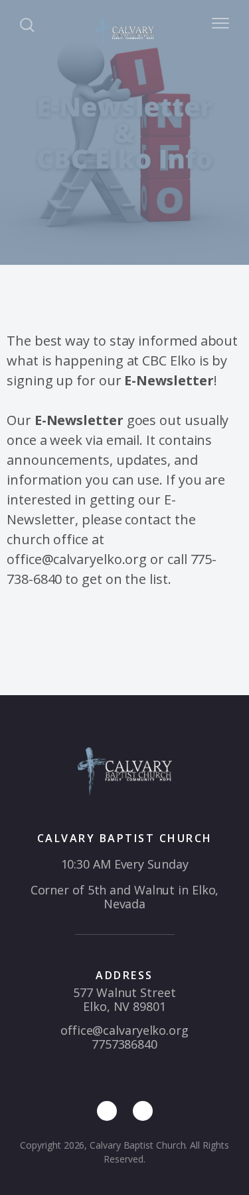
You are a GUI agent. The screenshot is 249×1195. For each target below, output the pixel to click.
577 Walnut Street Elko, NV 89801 (124, 999)
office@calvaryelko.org (124, 1030)
